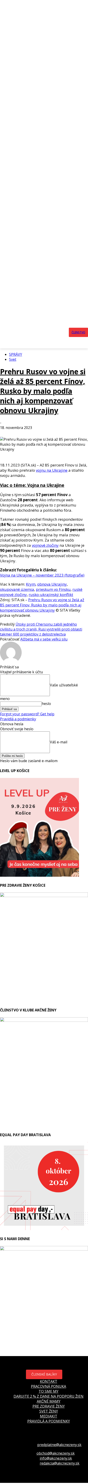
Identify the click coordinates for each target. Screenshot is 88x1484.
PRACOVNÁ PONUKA (48, 1386)
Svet (12, 359)
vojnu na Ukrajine (51, 470)
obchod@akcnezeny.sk (56, 1453)
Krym (30, 584)
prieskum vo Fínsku (53, 589)
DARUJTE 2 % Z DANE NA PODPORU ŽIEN (48, 1396)
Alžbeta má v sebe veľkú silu (43, 639)
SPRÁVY (15, 354)
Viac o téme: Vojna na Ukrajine (32, 485)
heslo (46, 703)
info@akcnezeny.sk (56, 1458)
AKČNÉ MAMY (48, 1401)
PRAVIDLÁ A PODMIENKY (48, 1421)
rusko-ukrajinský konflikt (51, 594)
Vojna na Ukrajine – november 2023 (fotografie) (42, 575)
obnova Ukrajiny (52, 584)
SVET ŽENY (48, 1411)
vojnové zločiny (45, 545)
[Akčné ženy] (45, 332)
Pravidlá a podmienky (18, 718)
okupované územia (17, 589)
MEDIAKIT (48, 1416)
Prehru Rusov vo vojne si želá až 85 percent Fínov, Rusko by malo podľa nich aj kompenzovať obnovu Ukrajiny (43, 391)
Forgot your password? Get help (27, 713)
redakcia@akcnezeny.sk (59, 1463)
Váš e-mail (58, 742)
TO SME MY (48, 1391)
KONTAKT (48, 1381)
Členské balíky (44, 1374)
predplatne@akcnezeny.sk (59, 1444)
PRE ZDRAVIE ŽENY (48, 1406)
